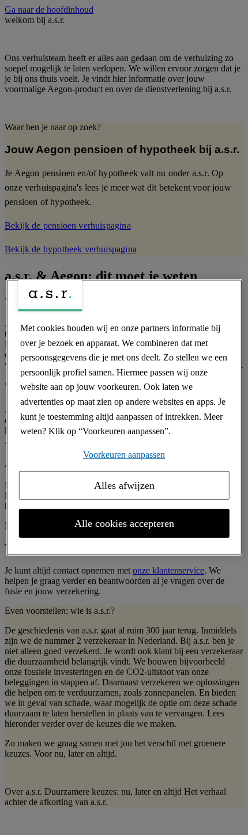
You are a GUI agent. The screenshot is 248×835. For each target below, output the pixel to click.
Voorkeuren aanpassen (124, 455)
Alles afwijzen (124, 485)
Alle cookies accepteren (124, 523)
